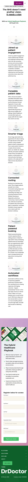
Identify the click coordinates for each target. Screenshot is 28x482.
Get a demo (19, 3)
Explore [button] (4, 456)
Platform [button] (4, 450)
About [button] (3, 459)
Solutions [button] (4, 453)
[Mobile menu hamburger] (25, 3)
